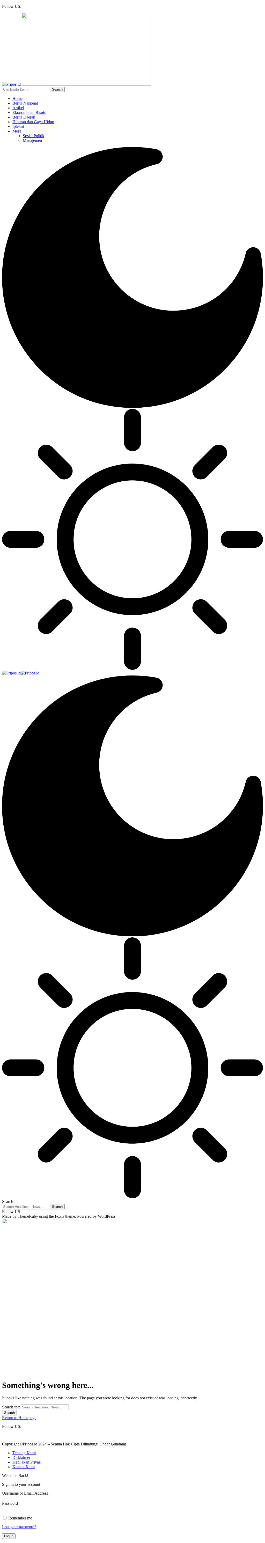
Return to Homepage (19, 1417)
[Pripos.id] (20, 673)
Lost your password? (19, 1527)
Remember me (19, 1518)
